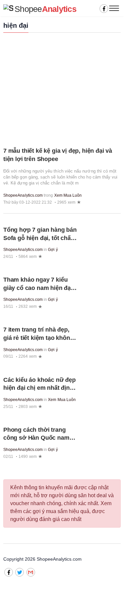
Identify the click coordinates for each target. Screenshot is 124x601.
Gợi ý (53, 249)
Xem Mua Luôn (68, 195)
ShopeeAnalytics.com (23, 195)
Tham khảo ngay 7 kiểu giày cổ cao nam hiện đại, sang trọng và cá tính (38, 287)
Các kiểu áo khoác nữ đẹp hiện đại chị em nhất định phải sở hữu (39, 388)
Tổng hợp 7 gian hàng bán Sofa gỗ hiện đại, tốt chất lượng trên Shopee (40, 237)
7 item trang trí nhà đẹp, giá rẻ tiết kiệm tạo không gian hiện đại (38, 337)
